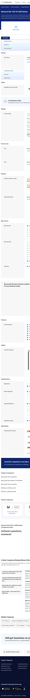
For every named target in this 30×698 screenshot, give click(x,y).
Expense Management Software (20, 621)
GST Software (5, 621)
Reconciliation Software (8, 625)
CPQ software (20, 625)
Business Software (5, 7)
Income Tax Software (15, 7)
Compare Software (25, 7)
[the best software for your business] (6, 3)
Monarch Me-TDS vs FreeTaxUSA (12, 512)
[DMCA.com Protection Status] (24, 690)
